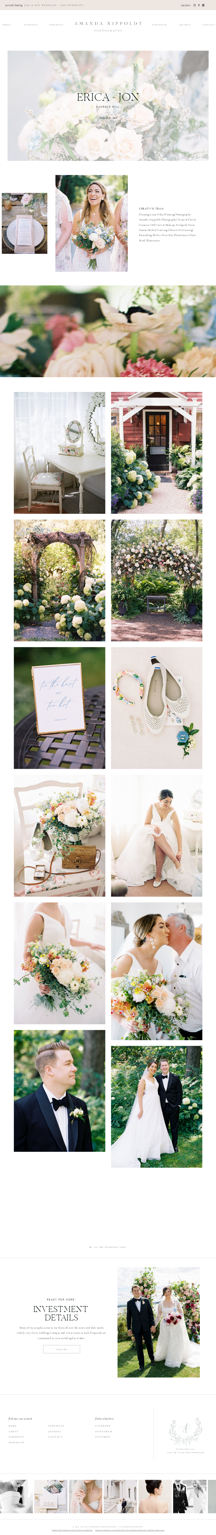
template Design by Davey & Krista (72, 1530)
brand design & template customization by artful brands (130, 1530)
